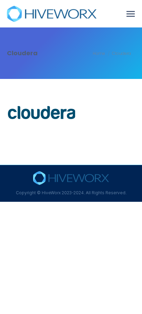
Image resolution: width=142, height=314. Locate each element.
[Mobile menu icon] (130, 14)
